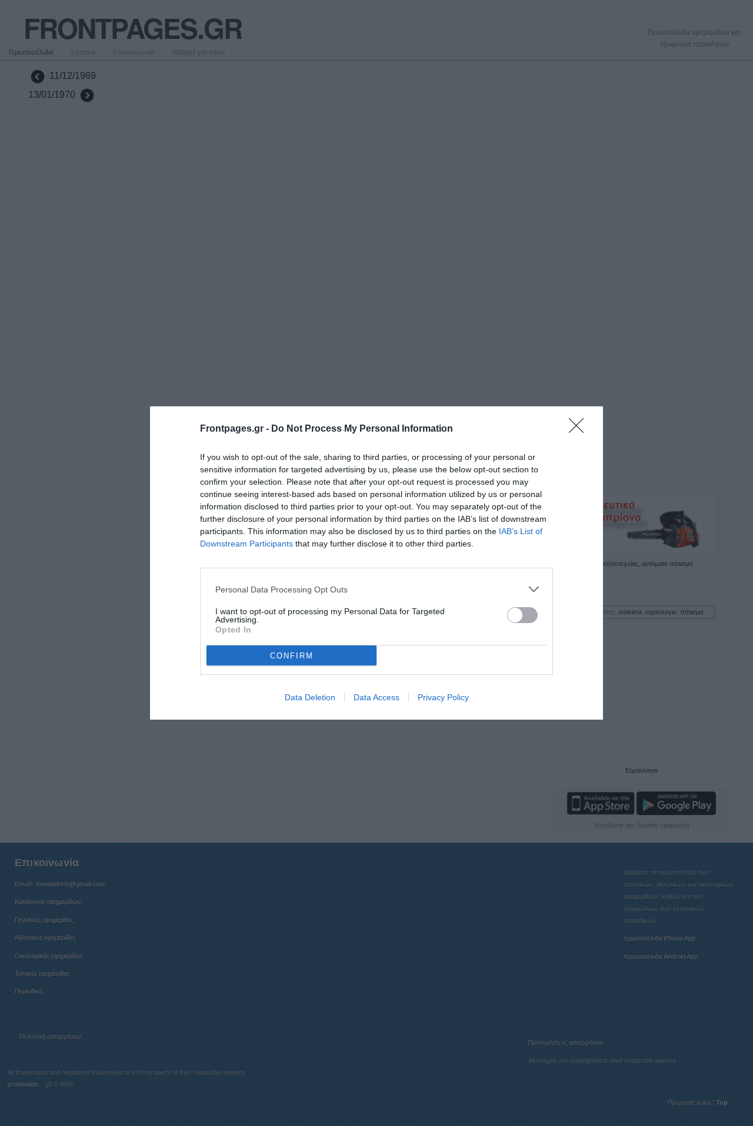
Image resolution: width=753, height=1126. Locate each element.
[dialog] (376, 563)
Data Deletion (310, 697)
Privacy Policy (443, 697)
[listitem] (376, 589)
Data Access (376, 697)
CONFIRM (292, 655)
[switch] (522, 615)
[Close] (580, 429)
